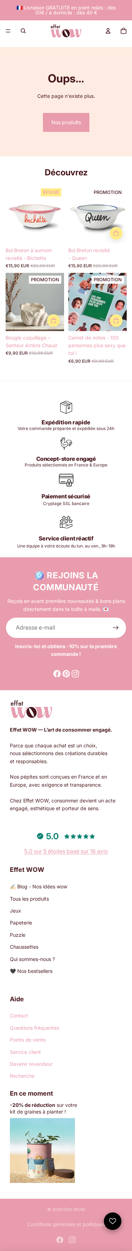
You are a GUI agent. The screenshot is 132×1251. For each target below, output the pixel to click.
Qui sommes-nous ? (32, 959)
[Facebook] (60, 1240)
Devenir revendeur (31, 1064)
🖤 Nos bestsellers (31, 971)
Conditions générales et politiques (66, 1224)
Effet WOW (74, 1209)
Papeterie (21, 923)
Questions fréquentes (34, 1028)
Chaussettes (24, 947)
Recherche (22, 1076)
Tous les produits (29, 899)
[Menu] (8, 31)
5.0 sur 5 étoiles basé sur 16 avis (66, 851)
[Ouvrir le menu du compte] (108, 31)
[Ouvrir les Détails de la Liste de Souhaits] (112, 1221)
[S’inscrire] (115, 627)
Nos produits (66, 122)
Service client (25, 1052)
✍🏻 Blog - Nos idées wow (38, 886)
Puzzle (17, 935)
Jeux (15, 911)
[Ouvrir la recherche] (23, 31)
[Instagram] (72, 1240)
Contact (19, 1015)
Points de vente (28, 1040)
